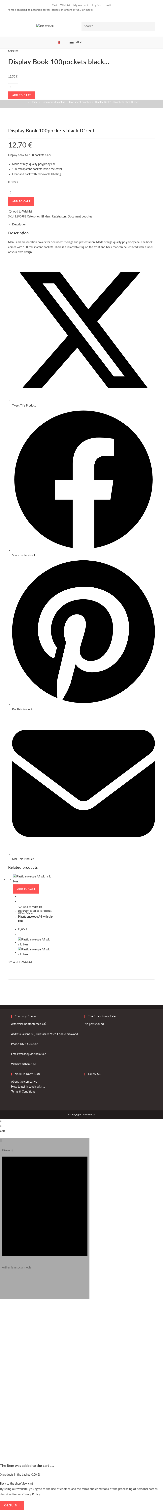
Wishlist (65, 5)
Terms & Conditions (23, 1091)
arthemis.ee (29, 1064)
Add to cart (21, 95)
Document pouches (80, 216)
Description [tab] (19, 224)
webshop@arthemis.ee (32, 1054)
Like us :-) (7, 1150)
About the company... (24, 1081)
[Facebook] (85, 1084)
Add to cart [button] (26, 889)
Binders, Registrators (53, 216)
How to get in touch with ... (28, 1086)
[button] (20, 211)
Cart (54, 5)
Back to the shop (10, 1483)
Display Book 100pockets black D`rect (117, 102)
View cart (27, 1483)
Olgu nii (12, 1505)
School (29, 913)
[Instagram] (3, 1281)
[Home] (26, 102)
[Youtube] (85, 1093)
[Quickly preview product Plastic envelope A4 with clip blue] (19, 896)
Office (21, 913)
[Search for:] (105, 43)
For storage (45, 911)
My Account (80, 5)
